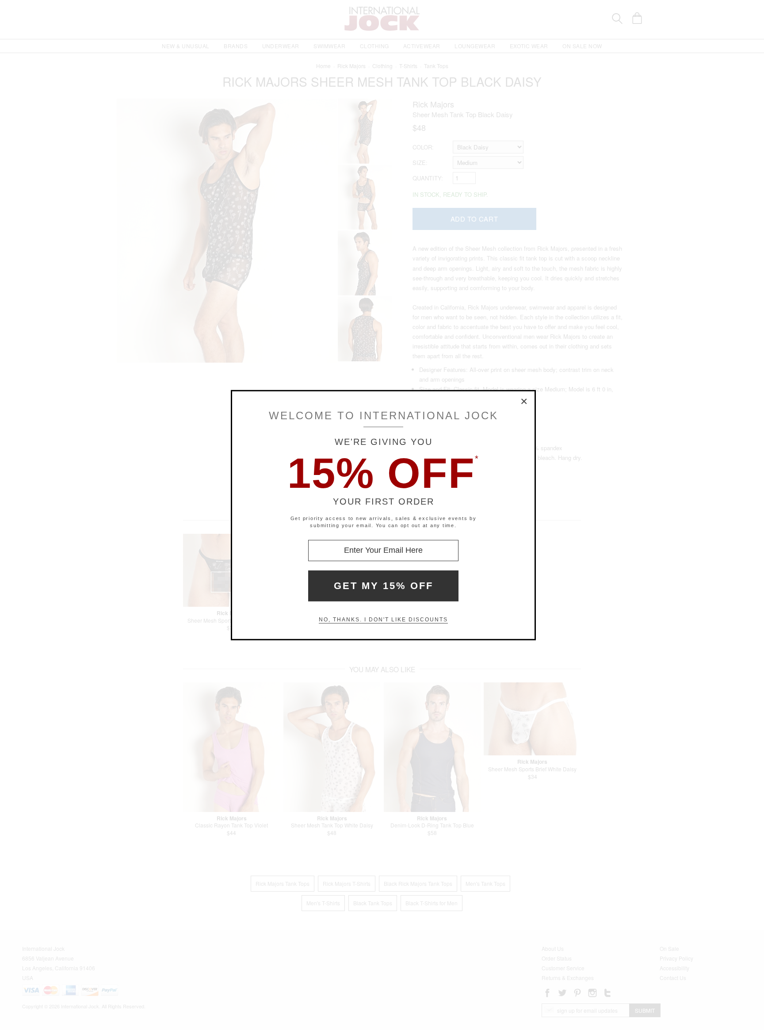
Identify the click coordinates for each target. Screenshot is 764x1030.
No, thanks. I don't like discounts (383, 619)
